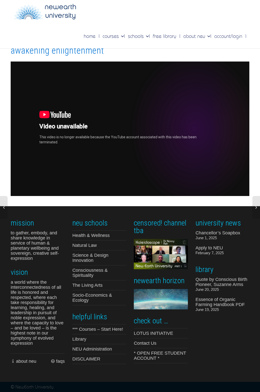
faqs (60, 361)
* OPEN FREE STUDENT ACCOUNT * (160, 356)
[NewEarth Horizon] (161, 298)
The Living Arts (87, 285)
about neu (26, 361)
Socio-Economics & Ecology (92, 298)
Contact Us (145, 343)
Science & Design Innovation (90, 258)
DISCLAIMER (86, 358)
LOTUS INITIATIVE (153, 333)
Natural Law (84, 245)
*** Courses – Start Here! (97, 329)
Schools (136, 36)
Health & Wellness (91, 235)
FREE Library (164, 36)
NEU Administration (92, 349)
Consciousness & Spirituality (90, 273)
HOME (89, 36)
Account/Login (228, 36)
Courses (111, 36)
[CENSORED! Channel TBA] (161, 253)
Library (79, 339)
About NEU (195, 36)
